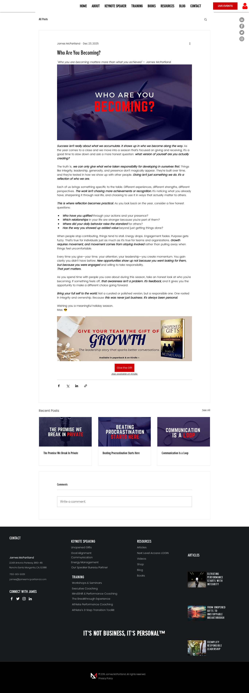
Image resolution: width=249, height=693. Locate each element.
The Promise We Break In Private (60, 453)
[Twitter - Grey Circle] (241, 32)
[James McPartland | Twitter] (18, 599)
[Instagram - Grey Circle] (241, 38)
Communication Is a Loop (175, 453)
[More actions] (190, 43)
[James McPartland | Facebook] (11, 599)
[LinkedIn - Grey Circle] (241, 19)
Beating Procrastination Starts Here (121, 453)
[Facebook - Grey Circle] (241, 26)
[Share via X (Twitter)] (67, 386)
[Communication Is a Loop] (183, 432)
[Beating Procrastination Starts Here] (124, 432)
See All (206, 410)
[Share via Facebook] (59, 386)
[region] (30, 544)
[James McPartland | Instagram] (24, 599)
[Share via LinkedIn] (76, 386)
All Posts (43, 19)
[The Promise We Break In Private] (65, 432)
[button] (167, 6)
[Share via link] (85, 386)
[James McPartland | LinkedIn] (30, 599)
